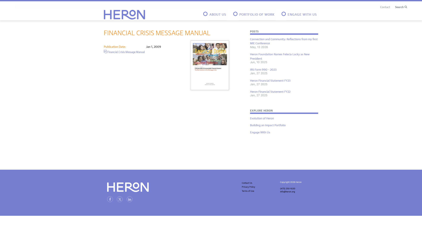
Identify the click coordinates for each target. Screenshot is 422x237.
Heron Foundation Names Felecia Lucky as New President (280, 56)
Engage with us (302, 13)
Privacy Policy (248, 186)
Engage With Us (260, 132)
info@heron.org (287, 191)
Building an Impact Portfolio (268, 125)
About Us (217, 13)
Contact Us (247, 182)
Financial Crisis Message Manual (126, 51)
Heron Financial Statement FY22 (270, 91)
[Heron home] (124, 14)
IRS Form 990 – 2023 (263, 69)
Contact (385, 6)
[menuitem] (215, 14)
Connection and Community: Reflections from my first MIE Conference (284, 41)
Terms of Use (248, 190)
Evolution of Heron (262, 118)
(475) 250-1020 (287, 188)
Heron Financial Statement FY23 (270, 80)
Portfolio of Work (256, 13)
